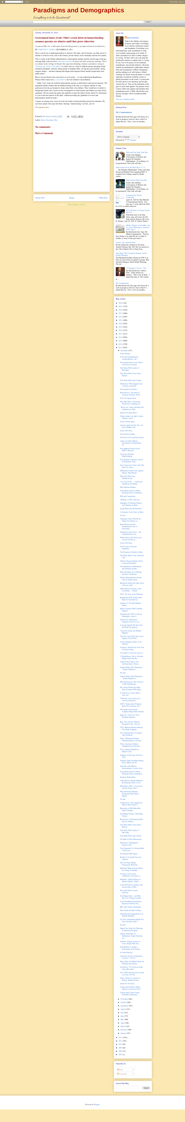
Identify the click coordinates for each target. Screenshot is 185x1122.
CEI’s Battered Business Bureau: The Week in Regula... (131, 728)
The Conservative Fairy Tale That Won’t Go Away (132, 466)
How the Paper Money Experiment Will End (128, 863)
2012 (121, 1037)
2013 (121, 347)
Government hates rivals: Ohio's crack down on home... (131, 363)
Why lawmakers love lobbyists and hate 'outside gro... (131, 573)
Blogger (97, 1104)
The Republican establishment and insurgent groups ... (130, 567)
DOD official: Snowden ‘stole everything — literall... (130, 589)
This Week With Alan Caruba (130, 380)
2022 (121, 316)
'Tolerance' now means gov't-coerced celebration (130, 699)
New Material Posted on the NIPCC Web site (130, 449)
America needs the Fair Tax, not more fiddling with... (131, 426)
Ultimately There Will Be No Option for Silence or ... (130, 520)
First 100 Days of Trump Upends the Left (138, 211)
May (122, 1019)
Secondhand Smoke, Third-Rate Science (131, 815)
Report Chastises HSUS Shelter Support (131, 609)
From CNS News (126, 430)
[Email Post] (68, 116)
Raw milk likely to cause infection (129, 891)
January (123, 1033)
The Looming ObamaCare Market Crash (129, 750)
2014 (121, 344)
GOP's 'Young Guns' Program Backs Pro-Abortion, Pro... (130, 705)
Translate (133, 140)
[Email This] (72, 116)
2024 (121, 310)
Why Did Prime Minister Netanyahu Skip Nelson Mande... (129, 793)
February (124, 1029)
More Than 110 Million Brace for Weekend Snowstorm (132, 962)
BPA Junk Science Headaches (130, 907)
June (122, 1016)
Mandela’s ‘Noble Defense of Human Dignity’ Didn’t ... (130, 880)
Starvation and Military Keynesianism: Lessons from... (132, 767)
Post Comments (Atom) (76, 204)
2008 (121, 1051)
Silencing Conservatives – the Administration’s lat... (130, 533)
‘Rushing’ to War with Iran (129, 499)
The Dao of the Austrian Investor (132, 437)
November (124, 999)
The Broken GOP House (128, 854)
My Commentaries (124, 112)
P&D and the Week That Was (136, 180)
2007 (121, 1054)
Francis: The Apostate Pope (125, 242)
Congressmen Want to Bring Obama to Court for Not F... (131, 988)
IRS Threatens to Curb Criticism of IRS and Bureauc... (131, 683)
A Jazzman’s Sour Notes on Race (131, 512)
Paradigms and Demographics (78, 10)
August (123, 1009)
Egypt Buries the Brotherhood (130, 508)
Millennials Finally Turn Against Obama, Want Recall (131, 471)
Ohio (55, 120)
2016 (121, 337)
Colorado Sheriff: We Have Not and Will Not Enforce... (131, 626)
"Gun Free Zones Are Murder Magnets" (130, 632)
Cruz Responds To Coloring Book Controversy (132, 849)
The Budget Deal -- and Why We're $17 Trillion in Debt (130, 897)
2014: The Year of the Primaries (131, 594)
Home (71, 197)
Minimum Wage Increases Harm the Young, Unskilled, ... (131, 869)
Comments (123, 1074)
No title (122, 515)
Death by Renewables (127, 777)
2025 (121, 306)
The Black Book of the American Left (132, 556)
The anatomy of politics (128, 389)
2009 (121, 1048)
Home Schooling (47, 120)
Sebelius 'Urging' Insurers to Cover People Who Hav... (130, 942)
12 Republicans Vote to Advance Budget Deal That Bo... (131, 657)
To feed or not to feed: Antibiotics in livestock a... (130, 875)
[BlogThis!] (75, 116)
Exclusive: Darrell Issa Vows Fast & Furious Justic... (132, 648)
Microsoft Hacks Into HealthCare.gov (127, 477)
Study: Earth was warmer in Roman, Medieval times (130, 979)
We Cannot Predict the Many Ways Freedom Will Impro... (131, 688)
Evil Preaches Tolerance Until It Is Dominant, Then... (131, 460)
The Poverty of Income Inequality (128, 547)
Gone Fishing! (125, 353)
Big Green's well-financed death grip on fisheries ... (131, 820)
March (123, 1026)
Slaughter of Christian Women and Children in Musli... (131, 504)
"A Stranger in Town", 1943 (136, 268)
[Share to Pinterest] (82, 116)
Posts (121, 1069)
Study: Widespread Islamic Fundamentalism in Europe (130, 739)
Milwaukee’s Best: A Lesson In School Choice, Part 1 (131, 787)
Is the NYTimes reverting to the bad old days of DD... (131, 886)
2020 (121, 323)
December (124, 350)
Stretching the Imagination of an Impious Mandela (131, 915)
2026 (121, 303)
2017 (121, 334)
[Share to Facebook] (79, 116)
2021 (121, 320)
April (123, 1023)
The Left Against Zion (128, 398)
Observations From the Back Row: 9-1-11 (131, 167)
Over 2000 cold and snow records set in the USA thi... (132, 973)
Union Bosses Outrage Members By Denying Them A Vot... (131, 781)
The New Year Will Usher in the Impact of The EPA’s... (131, 637)
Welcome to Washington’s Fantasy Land (129, 843)
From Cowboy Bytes (127, 421)
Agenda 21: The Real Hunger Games (130, 604)
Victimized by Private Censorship (134, 196)
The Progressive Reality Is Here (131, 552)
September (125, 1005)
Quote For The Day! (127, 983)
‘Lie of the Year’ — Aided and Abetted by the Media (131, 482)
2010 (121, 1044)
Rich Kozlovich (133, 37)
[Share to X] (77, 116)
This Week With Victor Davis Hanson (130, 374)
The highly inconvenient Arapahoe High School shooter (132, 710)
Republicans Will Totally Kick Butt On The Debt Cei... (131, 598)
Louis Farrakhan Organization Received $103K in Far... (130, 902)
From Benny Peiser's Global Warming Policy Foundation (131, 491)
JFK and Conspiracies (127, 496)
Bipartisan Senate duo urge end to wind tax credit (132, 584)
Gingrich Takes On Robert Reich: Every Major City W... (132, 761)
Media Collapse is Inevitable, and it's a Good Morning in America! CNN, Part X (138, 227)
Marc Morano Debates (128, 487)
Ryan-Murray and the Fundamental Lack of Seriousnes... (128, 526)
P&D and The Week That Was (137, 152)
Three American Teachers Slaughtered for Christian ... (131, 745)
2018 (121, 330)
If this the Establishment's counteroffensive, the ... (129, 358)
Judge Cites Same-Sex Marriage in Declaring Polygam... (131, 929)
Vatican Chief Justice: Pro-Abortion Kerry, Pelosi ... (130, 663)
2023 (121, 313)
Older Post (103, 197)
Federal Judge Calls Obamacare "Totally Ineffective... (131, 668)
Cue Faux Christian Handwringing (127, 455)
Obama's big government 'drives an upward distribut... (131, 562)
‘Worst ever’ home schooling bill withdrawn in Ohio (132, 408)
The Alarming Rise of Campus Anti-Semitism (131, 734)
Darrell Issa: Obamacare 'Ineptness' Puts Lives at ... (130, 620)
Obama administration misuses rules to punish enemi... (131, 578)
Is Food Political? (126, 952)
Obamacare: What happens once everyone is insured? (131, 384)
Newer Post (40, 197)
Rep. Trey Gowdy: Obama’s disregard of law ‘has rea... (130, 723)
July (122, 1012)
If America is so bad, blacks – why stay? (130, 694)
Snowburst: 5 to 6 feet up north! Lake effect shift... (131, 968)
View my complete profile (125, 99)
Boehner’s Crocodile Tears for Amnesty (130, 858)
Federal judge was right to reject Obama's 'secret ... (131, 417)
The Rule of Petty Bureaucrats (131, 839)
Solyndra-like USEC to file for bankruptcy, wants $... (131, 615)
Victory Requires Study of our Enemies (131, 643)
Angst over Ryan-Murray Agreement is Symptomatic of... (130, 443)
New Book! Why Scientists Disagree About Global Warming (131, 254)
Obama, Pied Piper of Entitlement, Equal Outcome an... (131, 936)
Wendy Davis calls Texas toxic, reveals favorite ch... (131, 538)
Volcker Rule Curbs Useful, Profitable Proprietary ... (130, 993)
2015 (121, 340)
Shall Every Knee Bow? (128, 412)
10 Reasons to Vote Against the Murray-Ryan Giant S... (131, 803)
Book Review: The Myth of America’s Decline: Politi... (130, 393)
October (124, 1002)
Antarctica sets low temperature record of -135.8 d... (131, 957)
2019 (121, 327)
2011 (121, 1041)
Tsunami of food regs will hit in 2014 (131, 756)
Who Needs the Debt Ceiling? (130, 910)
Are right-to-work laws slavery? (131, 653)
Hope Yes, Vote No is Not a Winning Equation (130, 716)
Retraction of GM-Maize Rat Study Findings (130, 809)
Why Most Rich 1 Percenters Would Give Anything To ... (131, 402)
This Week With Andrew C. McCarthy (130, 369)
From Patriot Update (127, 434)
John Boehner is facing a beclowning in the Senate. (130, 948)
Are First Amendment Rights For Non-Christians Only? (132, 920)
